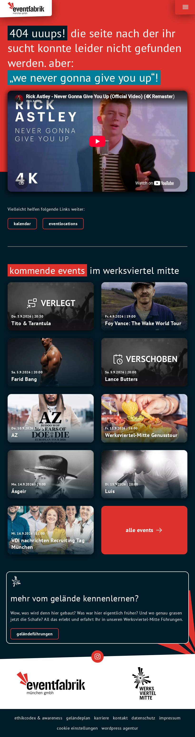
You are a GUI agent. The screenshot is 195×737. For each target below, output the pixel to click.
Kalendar (22, 223)
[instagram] (97, 656)
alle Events (139, 530)
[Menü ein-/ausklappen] (185, 6)
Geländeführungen (35, 634)
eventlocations (63, 223)
